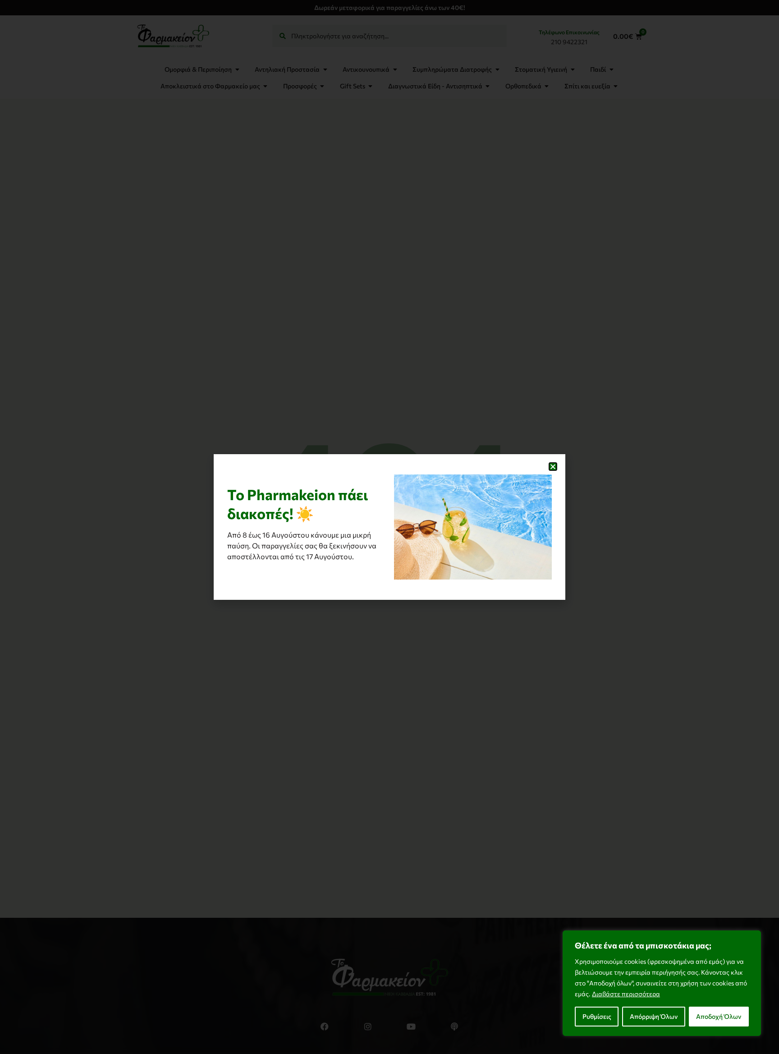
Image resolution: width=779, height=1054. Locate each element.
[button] (553, 466)
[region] (662, 983)
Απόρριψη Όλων (654, 1016)
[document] (389, 527)
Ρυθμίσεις (596, 1016)
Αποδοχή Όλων (718, 1016)
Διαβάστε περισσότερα (626, 994)
